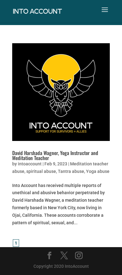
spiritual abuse (41, 171)
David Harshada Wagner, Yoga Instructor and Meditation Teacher (55, 155)
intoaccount (30, 163)
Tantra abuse (71, 171)
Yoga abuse (97, 171)
